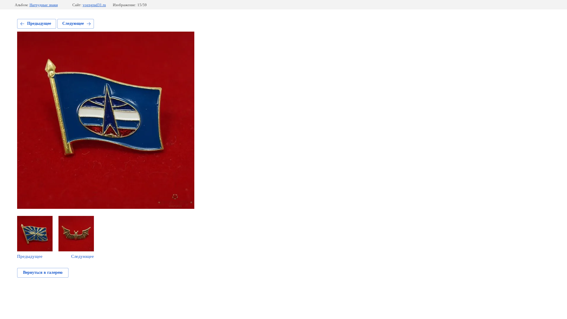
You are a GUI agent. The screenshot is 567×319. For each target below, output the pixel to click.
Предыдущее (39, 23)
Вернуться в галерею (43, 272)
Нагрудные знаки (44, 5)
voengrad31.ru (94, 5)
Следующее (73, 23)
